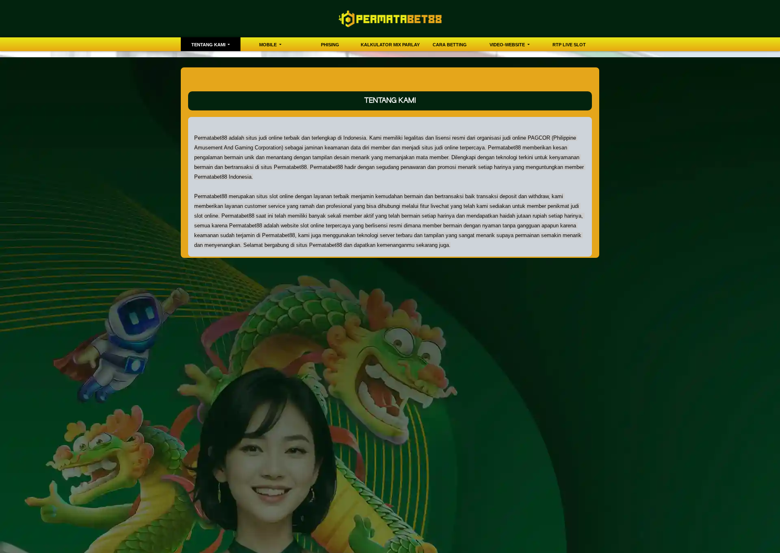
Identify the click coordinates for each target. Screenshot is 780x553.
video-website (508, 44)
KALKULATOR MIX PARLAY (390, 44)
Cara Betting (450, 44)
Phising (330, 44)
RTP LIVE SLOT (569, 44)
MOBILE (268, 44)
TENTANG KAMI (209, 44)
